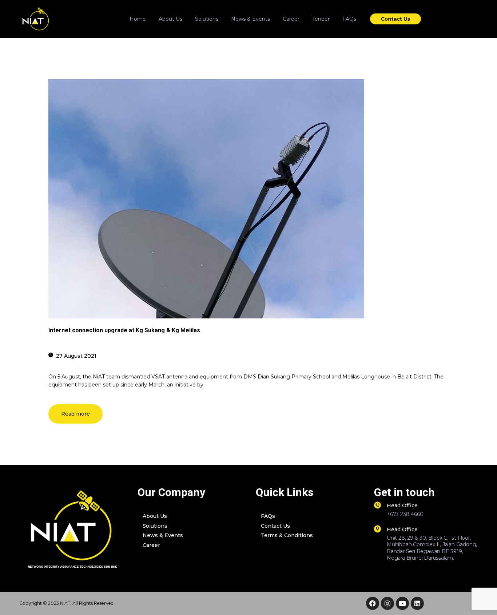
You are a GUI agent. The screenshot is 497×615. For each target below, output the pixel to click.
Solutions (155, 526)
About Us (155, 516)
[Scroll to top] (480, 599)
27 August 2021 (76, 356)
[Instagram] (387, 603)
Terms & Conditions (287, 535)
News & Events (163, 535)
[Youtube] (402, 603)
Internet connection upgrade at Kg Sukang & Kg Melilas (124, 330)
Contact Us (275, 526)
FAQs (268, 516)
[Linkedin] (417, 603)
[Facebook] (372, 603)
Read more (75, 413)
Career (151, 545)
